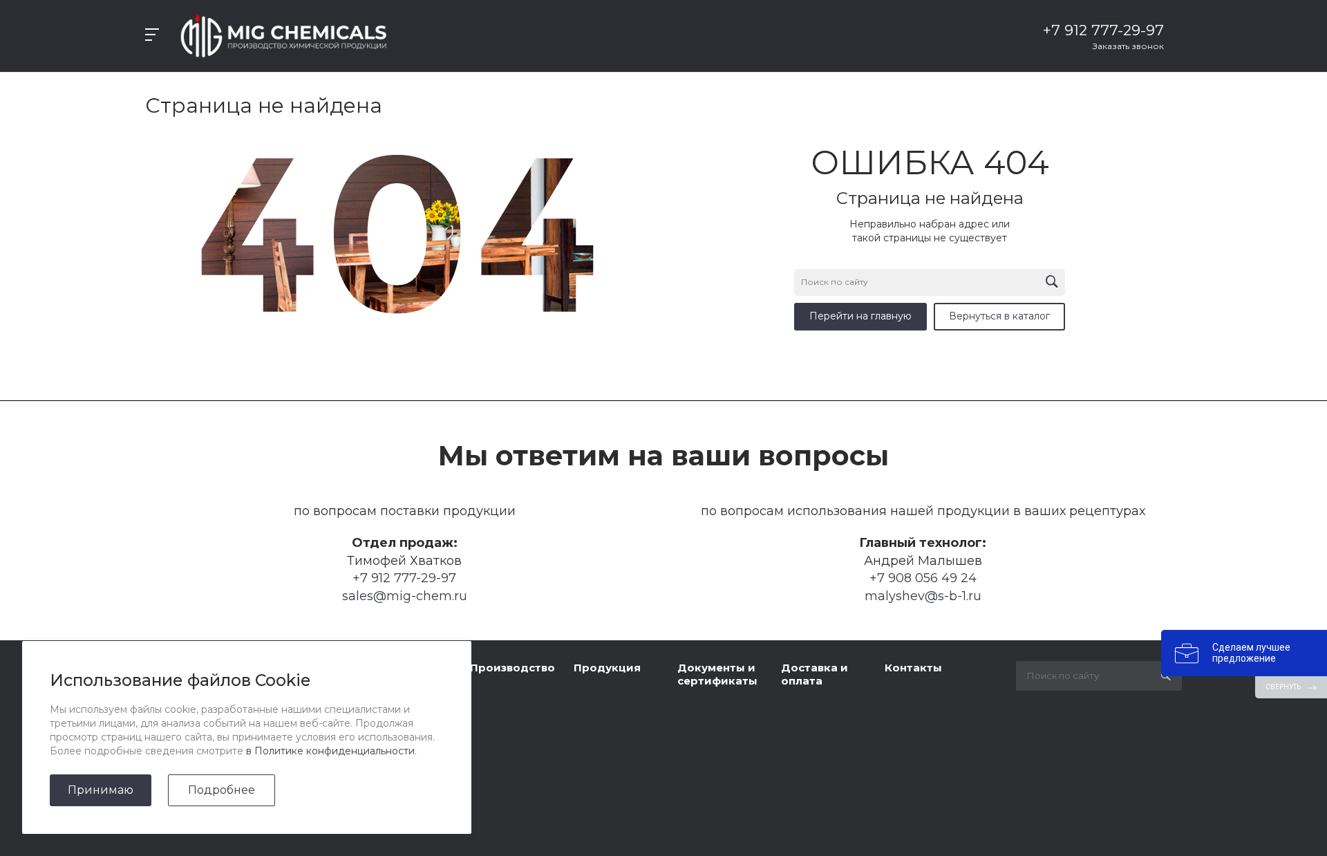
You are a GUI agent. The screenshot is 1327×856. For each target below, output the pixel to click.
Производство (512, 667)
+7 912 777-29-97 (404, 578)
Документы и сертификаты (717, 674)
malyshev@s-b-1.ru (923, 596)
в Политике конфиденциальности (330, 751)
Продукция (607, 667)
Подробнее (221, 790)
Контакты (913, 667)
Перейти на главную (860, 316)
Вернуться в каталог (999, 316)
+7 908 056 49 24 (923, 578)
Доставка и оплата (814, 674)
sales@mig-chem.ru (404, 596)
